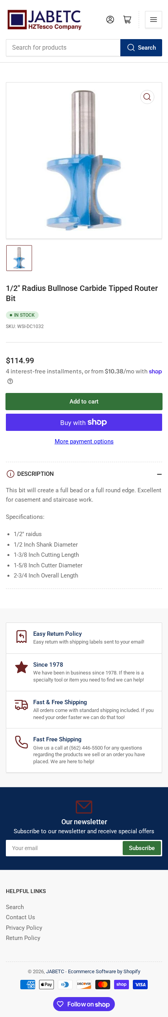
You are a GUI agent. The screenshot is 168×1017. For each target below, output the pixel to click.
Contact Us (20, 917)
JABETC (55, 971)
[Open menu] (153, 19)
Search (147, 47)
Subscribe (142, 848)
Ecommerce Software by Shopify (104, 971)
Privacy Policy (24, 927)
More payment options (84, 441)
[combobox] (84, 47)
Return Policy (23, 938)
